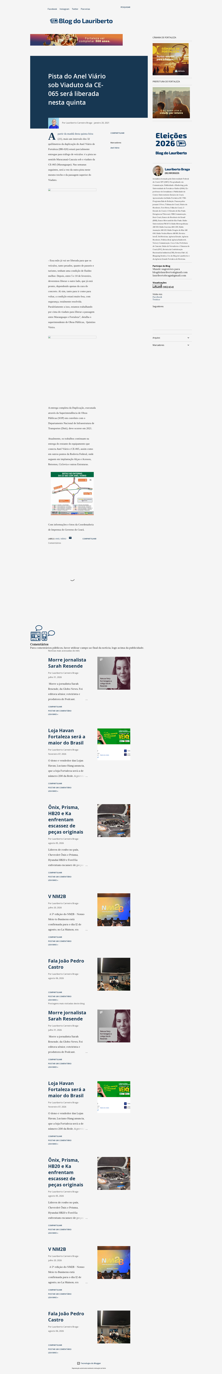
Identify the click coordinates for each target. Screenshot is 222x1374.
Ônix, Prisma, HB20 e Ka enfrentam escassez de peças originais (65, 819)
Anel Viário (114, 148)
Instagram (64, 9)
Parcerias (85, 9)
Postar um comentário (59, 711)
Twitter (75, 9)
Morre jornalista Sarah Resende (67, 663)
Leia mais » (53, 714)
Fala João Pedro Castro (66, 964)
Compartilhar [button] (117, 133)
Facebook (52, 9)
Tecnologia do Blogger (90, 1363)
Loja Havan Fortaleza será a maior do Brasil (66, 736)
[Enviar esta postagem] (70, 538)
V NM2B (57, 896)
